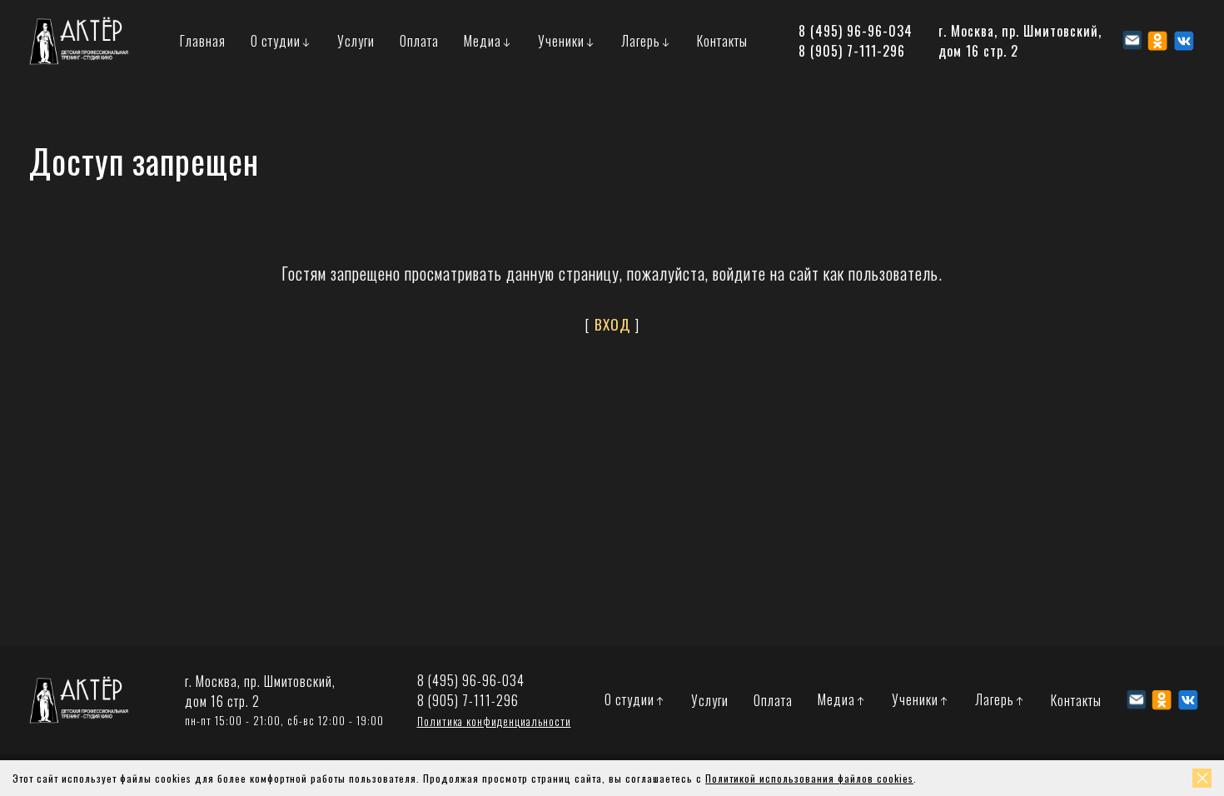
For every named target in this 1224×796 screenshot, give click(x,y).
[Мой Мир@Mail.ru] (1132, 40)
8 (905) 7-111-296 (852, 51)
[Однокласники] (1158, 40)
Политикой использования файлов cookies (809, 778)
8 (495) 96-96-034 (856, 31)
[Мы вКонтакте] (1184, 40)
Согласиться (1202, 778)
